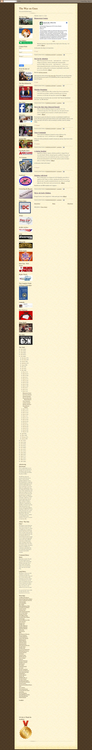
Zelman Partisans (22, 697)
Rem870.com (22, 663)
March (23, 435)
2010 (22, 452)
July (23, 366)
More (43, 45)
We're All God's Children (26, 406)
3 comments (59, 188)
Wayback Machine (23, 693)
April (23, 433)
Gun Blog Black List (23, 625)
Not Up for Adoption (27, 394)
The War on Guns (28, 8)
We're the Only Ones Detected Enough (27, 398)
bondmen (37, 125)
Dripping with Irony (27, 404)
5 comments (58, 85)
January (23, 438)
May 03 (25, 428)
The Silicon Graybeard (23, 680)
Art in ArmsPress (22, 603)
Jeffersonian (21, 629)
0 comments (58, 128)
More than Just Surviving (24, 645)
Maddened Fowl (22, 639)
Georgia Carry (22, 622)
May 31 (25, 372)
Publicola (21, 659)
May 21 (25, 386)
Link (54, 41)
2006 (22, 459)
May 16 (25, 410)
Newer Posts (37, 203)
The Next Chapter (22, 679)
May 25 (25, 379)
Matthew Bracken (22, 641)
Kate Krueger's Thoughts (24, 634)
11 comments (59, 54)
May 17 (25, 409)
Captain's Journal (22, 608)
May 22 (25, 384)
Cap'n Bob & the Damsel (24, 607)
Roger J (37, 167)
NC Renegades (22, 648)
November (24, 359)
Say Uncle (21, 667)
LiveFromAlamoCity (23, 636)
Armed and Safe (22, 601)
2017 (22, 440)
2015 (22, 444)
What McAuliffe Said (23, 696)
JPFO (20, 632)
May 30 (25, 373)
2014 (22, 445)
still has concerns (43, 72)
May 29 (25, 375)
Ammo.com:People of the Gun (25, 600)
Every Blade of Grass (23, 615)
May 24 (25, 380)
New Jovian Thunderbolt (24, 649)
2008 (22, 456)
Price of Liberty (22, 658)
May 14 (25, 414)
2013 (22, 447)
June (23, 368)
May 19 (25, 389)
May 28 (25, 377)
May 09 (25, 421)
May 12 (25, 416)
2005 (22, 461)
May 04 (25, 426)
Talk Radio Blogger (23, 677)
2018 (22, 356)
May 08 (25, 423)
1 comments (58, 102)
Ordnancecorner (22, 655)
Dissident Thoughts (23, 614)
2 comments (59, 147)
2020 (22, 352)
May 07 (25, 424)
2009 (22, 454)
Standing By (21, 676)
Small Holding (22, 673)
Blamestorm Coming (27, 393)
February (24, 437)
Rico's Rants (21, 665)
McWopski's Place (23, 642)
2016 (22, 442)
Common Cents (22, 610)
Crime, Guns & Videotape (24, 611)
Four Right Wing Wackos (24, 617)
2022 (22, 349)
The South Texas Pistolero (24, 681)
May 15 (25, 412)
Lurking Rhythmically (23, 638)
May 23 (25, 382)
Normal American (23, 652)
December (24, 358)
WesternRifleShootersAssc (24, 694)
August (23, 365)
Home (53, 203)
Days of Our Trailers (23, 613)
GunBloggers (22, 624)
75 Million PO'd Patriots (24, 597)
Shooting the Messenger (24, 670)
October (23, 361)
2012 (22, 449)
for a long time (52, 75)
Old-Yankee (21, 653)
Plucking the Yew (22, 656)
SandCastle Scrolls (23, 666)
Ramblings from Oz (23, 662)
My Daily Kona (22, 646)
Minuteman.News (22, 644)
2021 (22, 351)
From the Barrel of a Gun (24, 620)
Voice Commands (26, 401)
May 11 (25, 417)
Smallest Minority (22, 674)
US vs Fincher (22, 687)
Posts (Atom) (44, 207)
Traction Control (22, 683)
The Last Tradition (23, 635)
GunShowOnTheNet (23, 627)
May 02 (25, 430)
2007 (22, 458)
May (23, 370)
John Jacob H (22, 631)
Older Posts (70, 203)
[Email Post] (64, 54)
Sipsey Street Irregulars (24, 672)
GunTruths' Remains (23, 628)
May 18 (25, 391)
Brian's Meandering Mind (24, 606)
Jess (37, 51)
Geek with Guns (22, 621)
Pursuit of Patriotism (23, 660)
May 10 (25, 419)
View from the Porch (23, 689)
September (24, 363)
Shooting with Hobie (23, 669)
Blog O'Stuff (21, 604)
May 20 (25, 387)
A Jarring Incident (26, 402)
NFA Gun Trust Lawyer (24, 651)
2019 (22, 354)
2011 (22, 451)
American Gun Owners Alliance (25, 599)
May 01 (25, 431)
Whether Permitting (27, 396)
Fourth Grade (22, 618)
